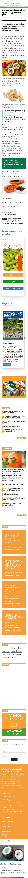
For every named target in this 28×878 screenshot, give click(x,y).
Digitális (13, 282)
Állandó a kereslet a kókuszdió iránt (13, 202)
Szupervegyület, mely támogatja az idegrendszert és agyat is (12, 430)
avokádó (9, 218)
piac (8, 223)
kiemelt (19, 651)
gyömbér (9, 221)
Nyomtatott (13, 275)
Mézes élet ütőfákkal (8, 206)
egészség (15, 648)
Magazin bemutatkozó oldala (13, 288)
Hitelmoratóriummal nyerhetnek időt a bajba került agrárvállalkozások (13, 417)
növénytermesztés (6, 654)
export (4, 221)
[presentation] (2, 337)
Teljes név (4, 754)
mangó (4, 223)
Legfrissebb (6, 408)
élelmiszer (14, 657)
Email (3, 749)
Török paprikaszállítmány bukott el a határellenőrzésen (13, 412)
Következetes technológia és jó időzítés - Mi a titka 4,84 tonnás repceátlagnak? (12, 589)
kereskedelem (6, 651)
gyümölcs (14, 221)
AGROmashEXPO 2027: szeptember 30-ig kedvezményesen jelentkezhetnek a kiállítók (13, 539)
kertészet (13, 651)
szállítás (12, 223)
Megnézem (7, 365)
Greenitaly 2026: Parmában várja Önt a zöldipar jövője (13, 617)
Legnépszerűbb (7, 448)
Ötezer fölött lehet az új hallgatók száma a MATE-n (14, 422)
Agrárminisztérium (7, 648)
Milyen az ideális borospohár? (11, 426)
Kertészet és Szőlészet (6, 19)
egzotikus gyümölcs (17, 218)
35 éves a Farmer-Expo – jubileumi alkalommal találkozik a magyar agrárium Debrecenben (13, 565)
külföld (19, 221)
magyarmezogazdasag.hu (13, 3)
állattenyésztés (6, 657)
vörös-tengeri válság (19, 223)
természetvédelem (17, 654)
